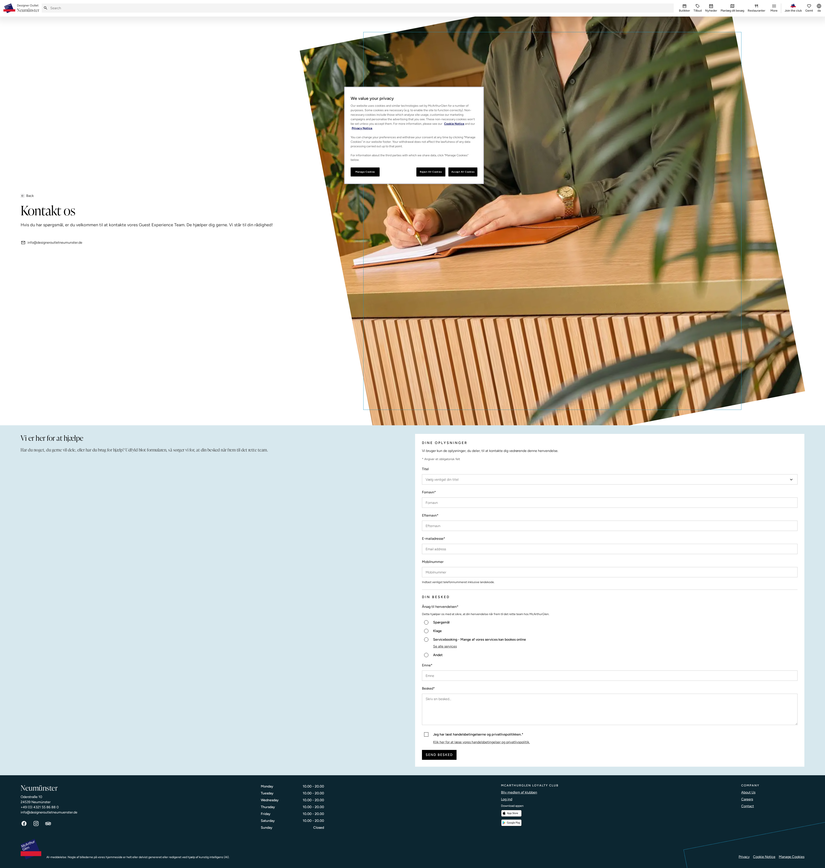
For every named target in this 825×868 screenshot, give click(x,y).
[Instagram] (36, 823)
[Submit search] (45, 8)
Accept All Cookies (462, 171)
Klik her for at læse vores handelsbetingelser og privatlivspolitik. (481, 742)
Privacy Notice (362, 128)
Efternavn (430, 515)
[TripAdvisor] (48, 823)
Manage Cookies (791, 857)
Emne (427, 665)
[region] (414, 135)
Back (30, 196)
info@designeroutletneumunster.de (55, 242)
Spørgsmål (441, 622)
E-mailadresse (433, 539)
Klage (437, 631)
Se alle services (445, 646)
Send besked (439, 755)
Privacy (744, 857)
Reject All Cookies (431, 171)
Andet (438, 655)
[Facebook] (24, 823)
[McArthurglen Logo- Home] (9, 8)
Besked (428, 688)
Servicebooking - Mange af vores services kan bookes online (479, 639)
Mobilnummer (432, 562)
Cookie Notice (764, 857)
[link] (28, 8)
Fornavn (429, 492)
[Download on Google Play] (511, 822)
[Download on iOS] (511, 813)
